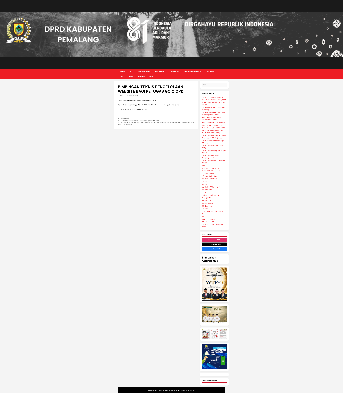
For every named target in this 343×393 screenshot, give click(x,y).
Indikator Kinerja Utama (210, 195)
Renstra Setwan (207, 203)
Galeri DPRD (175, 71)
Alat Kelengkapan (144, 71)
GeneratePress (190, 390)
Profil (130, 71)
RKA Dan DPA (207, 206)
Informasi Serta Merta (210, 179)
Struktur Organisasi (209, 219)
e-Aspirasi (141, 76)
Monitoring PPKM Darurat (211, 187)
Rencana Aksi (207, 200)
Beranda (122, 71)
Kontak (151, 76)
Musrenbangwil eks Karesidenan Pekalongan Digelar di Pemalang (139, 120)
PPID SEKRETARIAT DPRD (192, 71)
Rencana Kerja (207, 190)
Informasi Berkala (208, 173)
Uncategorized (124, 118)
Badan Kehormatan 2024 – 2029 (213, 128)
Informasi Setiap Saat (209, 176)
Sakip (121, 76)
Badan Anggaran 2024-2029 (212, 125)
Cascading (205, 209)
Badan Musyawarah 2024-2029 (213, 122)
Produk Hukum (160, 71)
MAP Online (210, 71)
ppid (203, 216)
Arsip (131, 76)
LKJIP (204, 192)
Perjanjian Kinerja (208, 198)
